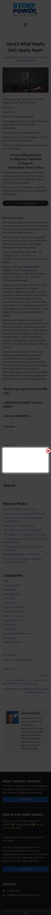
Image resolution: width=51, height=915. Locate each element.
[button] (48, 450)
